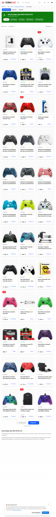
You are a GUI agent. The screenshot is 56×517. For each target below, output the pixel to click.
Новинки (14, 19)
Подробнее (19, 510)
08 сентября (30, 286)
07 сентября (13, 59)
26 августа (48, 59)
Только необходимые (36, 512)
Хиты (7, 19)
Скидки (22, 19)
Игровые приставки (19, 6)
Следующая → (33, 422)
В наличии (30, 19)
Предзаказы (40, 19)
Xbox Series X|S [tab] (6, 9)
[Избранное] (48, 2)
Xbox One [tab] (14, 9)
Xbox (9, 6)
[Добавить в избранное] (15, 32)
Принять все (45, 512)
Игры (12, 6)
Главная (3, 6)
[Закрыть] (49, 504)
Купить (31, 59)
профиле (14, 510)
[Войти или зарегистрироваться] (44, 2)
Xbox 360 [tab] (21, 9)
